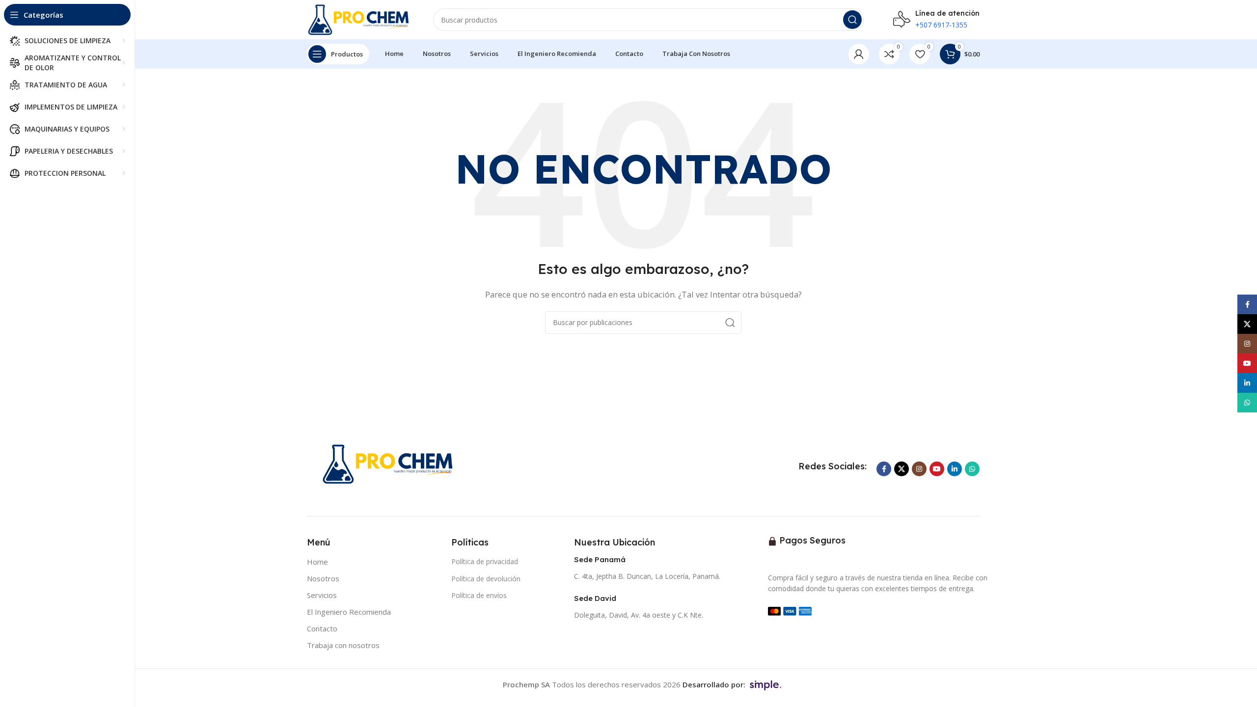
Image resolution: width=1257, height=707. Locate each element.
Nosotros (323, 578)
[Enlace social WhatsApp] (972, 469)
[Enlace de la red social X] (901, 469)
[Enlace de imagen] (390, 463)
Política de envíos (479, 595)
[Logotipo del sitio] (360, 19)
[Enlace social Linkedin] (954, 469)
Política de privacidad (484, 561)
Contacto (322, 628)
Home (317, 562)
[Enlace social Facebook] (883, 469)
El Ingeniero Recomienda (349, 612)
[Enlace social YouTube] (936, 469)
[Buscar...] (852, 19)
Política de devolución (485, 578)
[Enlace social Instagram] (919, 469)
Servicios (322, 595)
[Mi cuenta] (859, 54)
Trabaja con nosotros (343, 645)
